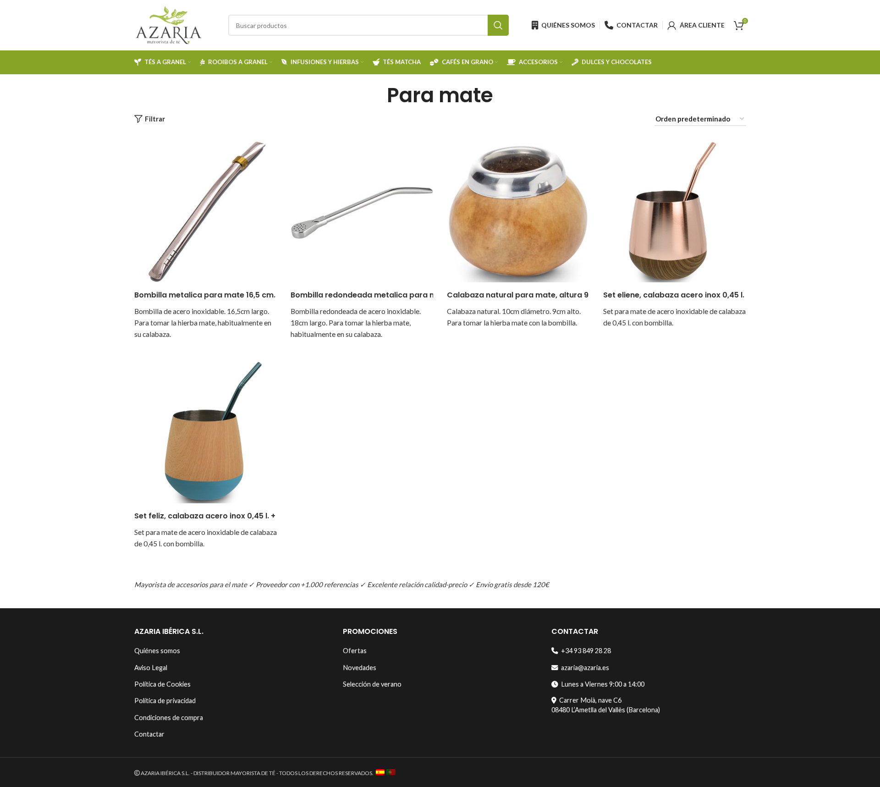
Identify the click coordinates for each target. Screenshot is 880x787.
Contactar (149, 734)
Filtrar (155, 119)
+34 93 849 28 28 (584, 651)
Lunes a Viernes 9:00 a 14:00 (601, 684)
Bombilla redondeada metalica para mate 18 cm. (382, 295)
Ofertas (355, 651)
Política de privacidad (165, 700)
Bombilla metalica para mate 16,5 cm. (204, 295)
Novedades (359, 667)
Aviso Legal (150, 667)
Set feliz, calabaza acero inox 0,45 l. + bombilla (222, 516)
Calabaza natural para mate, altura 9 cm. (525, 295)
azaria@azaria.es (583, 667)
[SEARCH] (498, 25)
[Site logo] (168, 24)
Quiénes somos (157, 651)
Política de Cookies (162, 684)
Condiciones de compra (168, 717)
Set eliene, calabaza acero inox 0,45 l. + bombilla (694, 295)
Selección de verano (372, 684)
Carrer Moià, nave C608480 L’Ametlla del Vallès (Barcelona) (605, 704)
